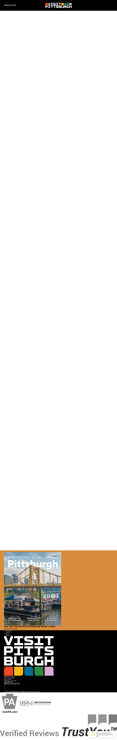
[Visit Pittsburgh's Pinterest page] (6, 690)
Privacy (8, 632)
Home (9, 19)
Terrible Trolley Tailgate (11, 532)
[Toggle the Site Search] (107, 5)
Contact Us (9, 631)
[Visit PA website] (9, 703)
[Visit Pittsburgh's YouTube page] (6, 688)
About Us (9, 635)
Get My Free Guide (10, 629)
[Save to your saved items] (5, 87)
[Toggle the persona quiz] (20, 5)
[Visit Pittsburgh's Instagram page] (6, 687)
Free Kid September (10, 336)
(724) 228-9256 (9, 98)
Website (6, 26)
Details (6, 255)
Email (10, 26)
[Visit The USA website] (24, 703)
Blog (7, 634)
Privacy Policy (35, 691)
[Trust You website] (58, 725)
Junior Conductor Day (10, 425)
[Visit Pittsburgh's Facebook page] (6, 685)
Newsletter (10, 5)
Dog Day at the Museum (11, 247)
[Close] (4, 551)
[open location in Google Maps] (19, 90)
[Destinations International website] (40, 703)
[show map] (8, 87)
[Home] (58, 5)
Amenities (9, 67)
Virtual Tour (9, 68)
